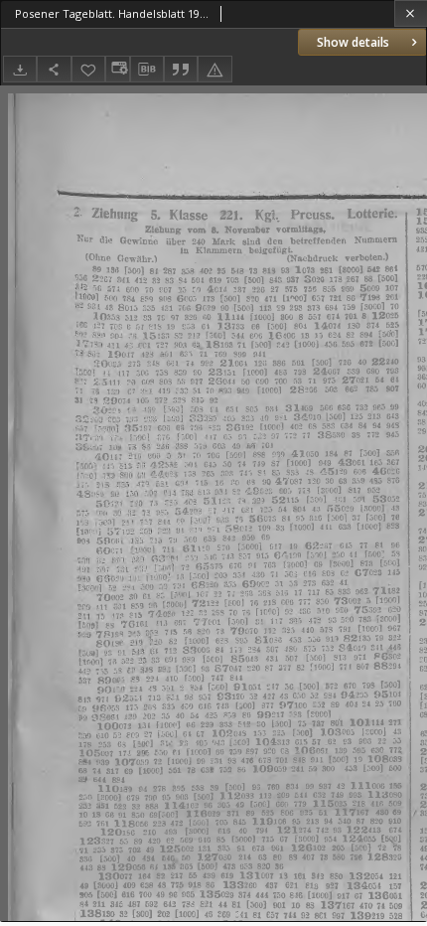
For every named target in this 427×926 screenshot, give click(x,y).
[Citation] (181, 69)
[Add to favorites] (88, 69)
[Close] (410, 13)
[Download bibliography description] (147, 69)
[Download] (20, 69)
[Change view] (117, 69)
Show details (353, 42)
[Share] (54, 69)
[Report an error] (214, 69)
